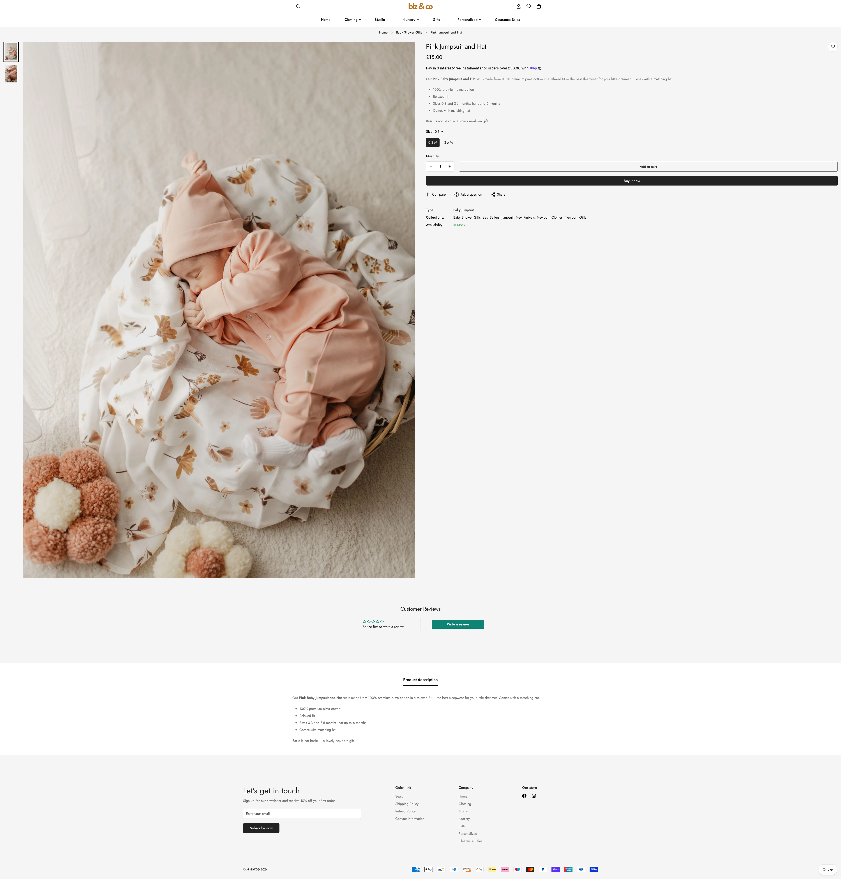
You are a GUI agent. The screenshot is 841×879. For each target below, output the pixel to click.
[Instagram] (534, 796)
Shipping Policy (407, 803)
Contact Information (409, 818)
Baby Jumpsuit (463, 209)
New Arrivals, (526, 217)
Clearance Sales (507, 19)
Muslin (380, 19)
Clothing (351, 19)
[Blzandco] (420, 6)
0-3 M (434, 143)
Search (400, 796)
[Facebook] (524, 796)
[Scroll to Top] (832, 855)
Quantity (432, 156)
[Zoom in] (406, 51)
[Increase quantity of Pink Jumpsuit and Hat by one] (449, 166)
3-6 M (449, 143)
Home (325, 19)
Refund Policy (405, 811)
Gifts (436, 19)
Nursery (409, 19)
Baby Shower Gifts (409, 32)
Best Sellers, (491, 217)
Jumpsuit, (508, 217)
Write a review (458, 624)
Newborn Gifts (575, 217)
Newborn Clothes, (550, 217)
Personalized (467, 19)
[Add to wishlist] (833, 47)
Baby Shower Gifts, (467, 217)
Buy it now (632, 180)
